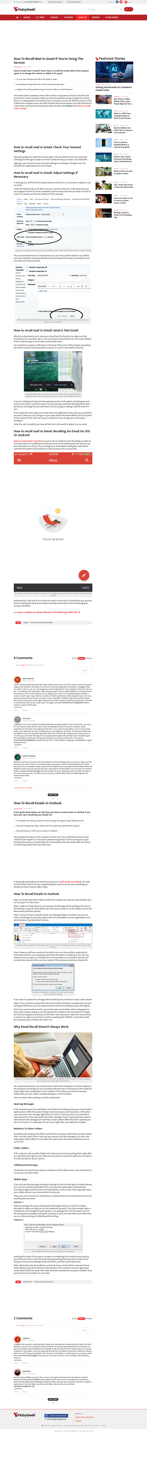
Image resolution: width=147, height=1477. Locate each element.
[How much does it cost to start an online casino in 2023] (104, 198)
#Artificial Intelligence (74, 2)
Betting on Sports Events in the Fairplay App (123, 214)
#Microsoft (27, 1282)
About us (79, 1413)
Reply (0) (25, 710)
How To (82, 17)
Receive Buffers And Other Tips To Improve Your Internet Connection (123, 130)
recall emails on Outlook (70, 882)
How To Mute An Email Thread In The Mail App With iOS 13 (49, 612)
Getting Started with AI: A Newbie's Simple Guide (114, 89)
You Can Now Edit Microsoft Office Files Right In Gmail (36, 79)
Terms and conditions (84, 1417)
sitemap (78, 1421)
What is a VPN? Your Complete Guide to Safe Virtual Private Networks (122, 115)
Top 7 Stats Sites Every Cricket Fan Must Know (123, 186)
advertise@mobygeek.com (33, 2)
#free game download (55, 2)
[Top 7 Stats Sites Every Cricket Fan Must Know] (104, 185)
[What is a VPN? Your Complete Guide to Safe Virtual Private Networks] (104, 114)
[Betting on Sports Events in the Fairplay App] (104, 213)
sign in (23, 665)
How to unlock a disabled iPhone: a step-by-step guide (121, 144)
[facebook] (56, 1417)
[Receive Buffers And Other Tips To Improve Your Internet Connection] (104, 128)
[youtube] (121, 1)
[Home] (17, 17)
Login (130, 2)
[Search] (120, 9)
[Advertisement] (53, 40)
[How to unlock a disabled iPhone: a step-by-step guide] (104, 142)
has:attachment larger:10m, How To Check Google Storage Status (40, 84)
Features (68, 17)
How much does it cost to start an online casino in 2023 (123, 200)
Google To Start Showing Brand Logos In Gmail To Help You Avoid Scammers (44, 89)
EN (126, 9)
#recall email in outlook (43, 1282)
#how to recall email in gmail (41, 622)
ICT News (40, 17)
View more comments (24, 788)
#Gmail (26, 622)
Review (116, 210)
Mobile (27, 17)
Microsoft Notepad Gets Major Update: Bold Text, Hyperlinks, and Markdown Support (48, 825)
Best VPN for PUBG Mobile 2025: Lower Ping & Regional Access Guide (123, 101)
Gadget (54, 17)
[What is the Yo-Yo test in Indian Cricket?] (104, 171)
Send (85, 670)
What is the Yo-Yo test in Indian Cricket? (123, 172)
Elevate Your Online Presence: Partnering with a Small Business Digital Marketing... (123, 159)
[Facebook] (117, 1)
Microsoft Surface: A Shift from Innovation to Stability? (37, 831)
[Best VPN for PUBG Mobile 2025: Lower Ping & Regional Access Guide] (104, 99)
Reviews (96, 17)
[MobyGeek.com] (24, 9)
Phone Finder (111, 17)
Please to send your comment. (29, 665)
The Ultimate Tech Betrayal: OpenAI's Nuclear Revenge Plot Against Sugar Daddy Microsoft (50, 820)
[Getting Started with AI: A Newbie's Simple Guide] (114, 72)
